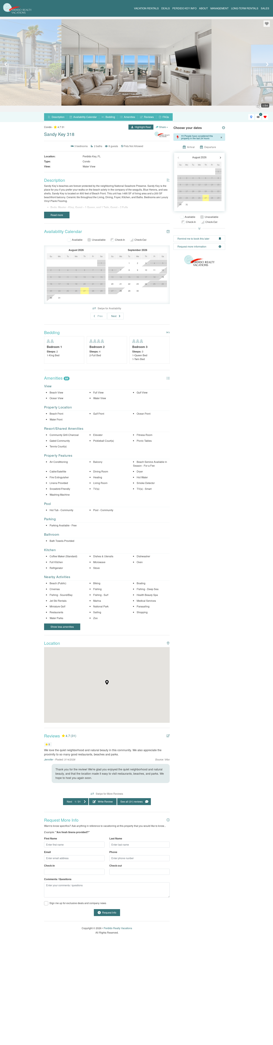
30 (180, 205)
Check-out (115, 865)
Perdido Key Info (184, 8)
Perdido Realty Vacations (118, 928)
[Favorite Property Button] (267, 23)
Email (47, 852)
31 (187, 205)
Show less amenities (62, 627)
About (203, 8)
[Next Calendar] (220, 157)
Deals (165, 8)
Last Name (115, 838)
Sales (265, 8)
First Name (50, 838)
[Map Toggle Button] (251, 117)
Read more (57, 215)
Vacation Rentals (146, 8)
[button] (6, 64)
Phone (113, 852)
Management (219, 8)
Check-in (49, 865)
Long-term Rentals (244, 8)
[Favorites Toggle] (265, 117)
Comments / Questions (57, 879)
